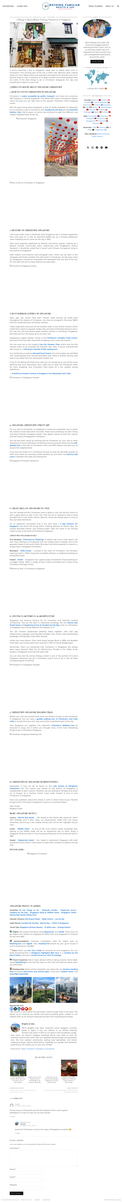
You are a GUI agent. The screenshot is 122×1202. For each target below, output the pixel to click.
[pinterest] (101, 147)
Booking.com (15, 944)
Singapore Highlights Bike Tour (45, 953)
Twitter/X (30, 1049)
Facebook (50, 1049)
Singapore (51, 17)
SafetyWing (20, 962)
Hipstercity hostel (26, 840)
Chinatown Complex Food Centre (62, 338)
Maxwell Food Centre (42, 353)
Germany (87, 105)
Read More (97, 61)
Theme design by (112, 1199)
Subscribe (46, 1199)
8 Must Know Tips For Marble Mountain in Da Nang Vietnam (61, 1090)
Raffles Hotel (23, 829)
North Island (102, 134)
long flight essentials (19, 974)
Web (23, 1049)
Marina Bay (45, 923)
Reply (13, 1116)
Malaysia (90, 118)
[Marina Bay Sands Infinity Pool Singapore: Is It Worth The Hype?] (35, 1068)
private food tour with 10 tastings (46, 955)
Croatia (87, 102)
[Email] (106, 147)
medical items (67, 972)
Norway (92, 110)
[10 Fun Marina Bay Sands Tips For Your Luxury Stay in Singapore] (18, 1068)
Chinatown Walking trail (62, 725)
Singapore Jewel (68, 913)
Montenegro (106, 107)
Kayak (61, 932)
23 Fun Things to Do (29, 910)
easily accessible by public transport (38, 96)
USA (94, 127)
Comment (15, 1148)
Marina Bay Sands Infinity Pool (23, 915)
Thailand (101, 121)
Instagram (40, 1049)
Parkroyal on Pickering (33, 539)
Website (13, 1185)
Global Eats (22, 6)
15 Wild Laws (50, 927)
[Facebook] (11, 1008)
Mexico (103, 127)
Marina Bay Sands (26, 818)
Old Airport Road (32, 919)
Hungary (107, 105)
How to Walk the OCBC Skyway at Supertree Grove (23, 1090)
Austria (104, 100)
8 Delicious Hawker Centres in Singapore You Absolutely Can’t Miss (41, 373)
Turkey (105, 112)
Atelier (20, 560)
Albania (95, 100)
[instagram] (92, 147)
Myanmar (101, 118)
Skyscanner (49, 932)
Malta (94, 107)
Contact (37, 1199)
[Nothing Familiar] (61, 6)
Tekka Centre (47, 919)
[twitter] (88, 147)
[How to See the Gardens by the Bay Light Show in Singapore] (69, 1068)
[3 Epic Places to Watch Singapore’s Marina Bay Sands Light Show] (52, 1068)
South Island (97, 136)
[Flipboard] (26, 1008)
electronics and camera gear (36, 972)
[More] (30, 1008)
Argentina (99, 130)
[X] (15, 1008)
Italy (87, 107)
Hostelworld (43, 944)
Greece (97, 105)
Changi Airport (64, 927)
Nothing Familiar (12, 1199)
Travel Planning (95, 6)
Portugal (87, 112)
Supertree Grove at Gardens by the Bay (42, 625)
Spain (96, 112)
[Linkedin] (19, 1008)
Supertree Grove (68, 910)
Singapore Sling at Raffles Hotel (44, 913)
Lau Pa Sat (59, 919)
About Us (110, 6)
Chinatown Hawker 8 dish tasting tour (40, 349)
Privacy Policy (26, 1199)
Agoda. (29, 944)
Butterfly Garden (50, 910)
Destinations (8, 6)
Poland (102, 110)
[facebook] (97, 147)
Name (13, 1169)
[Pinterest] (22, 1008)
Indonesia (104, 116)
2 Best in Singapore (60, 923)
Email (13, 1177)
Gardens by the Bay (53, 110)
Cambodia (92, 116)
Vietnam (96, 123)
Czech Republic (100, 102)
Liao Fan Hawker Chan (49, 344)
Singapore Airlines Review (31, 927)
